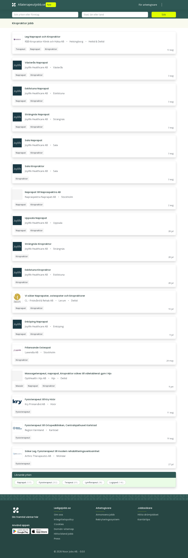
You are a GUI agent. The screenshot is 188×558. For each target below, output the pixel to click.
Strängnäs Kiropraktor (38, 244)
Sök (164, 14)
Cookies (59, 524)
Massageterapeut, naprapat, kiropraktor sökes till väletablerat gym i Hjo (68, 373)
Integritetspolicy (64, 519)
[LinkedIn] (20, 552)
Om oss (58, 514)
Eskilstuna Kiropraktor (38, 270)
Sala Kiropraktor (34, 166)
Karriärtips (144, 519)
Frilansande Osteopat (38, 347)
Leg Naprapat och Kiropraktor (42, 36)
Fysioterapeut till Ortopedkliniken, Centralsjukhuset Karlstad (61, 425)
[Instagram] (14, 552)
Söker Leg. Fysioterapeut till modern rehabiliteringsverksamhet (62, 451)
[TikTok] (32, 552)
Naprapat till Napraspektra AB (43, 192)
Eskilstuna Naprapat (37, 88)
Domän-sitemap (64, 529)
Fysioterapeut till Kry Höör (40, 399)
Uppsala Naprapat (36, 218)
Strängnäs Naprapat (37, 114)
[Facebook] (26, 552)
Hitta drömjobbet (148, 514)
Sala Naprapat (33, 140)
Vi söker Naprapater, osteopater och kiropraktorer (55, 295)
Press (57, 538)
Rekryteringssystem (107, 519)
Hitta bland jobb (63, 533)
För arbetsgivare (148, 4)
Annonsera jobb (105, 514)
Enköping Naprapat (36, 321)
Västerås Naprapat (36, 62)
